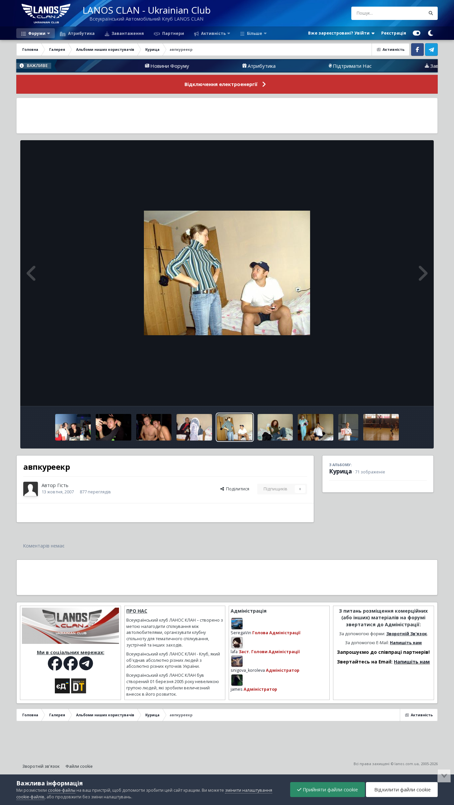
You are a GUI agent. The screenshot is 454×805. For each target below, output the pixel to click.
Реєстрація (393, 33)
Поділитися (236, 489)
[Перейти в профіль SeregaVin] (237, 623)
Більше (254, 33)
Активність (213, 33)
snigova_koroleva (248, 670)
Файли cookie (79, 766)
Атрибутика (81, 33)
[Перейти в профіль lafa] (237, 642)
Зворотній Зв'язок (406, 634)
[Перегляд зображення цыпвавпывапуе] (348, 427)
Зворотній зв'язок (40, 766)
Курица (340, 471)
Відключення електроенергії (221, 84)
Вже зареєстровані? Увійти (340, 33)
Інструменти (406, 394)
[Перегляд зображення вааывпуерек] (73, 427)
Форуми (36, 33)
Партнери (172, 33)
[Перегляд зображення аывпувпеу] (315, 427)
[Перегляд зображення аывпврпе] (275, 427)
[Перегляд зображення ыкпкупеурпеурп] (194, 427)
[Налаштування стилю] (416, 33)
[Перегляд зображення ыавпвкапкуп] (113, 427)
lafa (234, 651)
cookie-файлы (61, 790)
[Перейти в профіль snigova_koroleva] (237, 661)
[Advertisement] (227, 116)
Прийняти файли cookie (329, 789)
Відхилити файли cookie (402, 789)
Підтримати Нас (324, 65)
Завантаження (127, 33)
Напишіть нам (406, 643)
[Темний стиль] (431, 33)
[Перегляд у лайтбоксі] (227, 273)
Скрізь (410, 13)
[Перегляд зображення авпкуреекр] (235, 427)
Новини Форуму (142, 65)
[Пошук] (431, 13)
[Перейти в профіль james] (237, 680)
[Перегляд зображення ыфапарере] (154, 427)
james (237, 689)
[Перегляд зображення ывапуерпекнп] (381, 427)
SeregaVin (241, 633)
